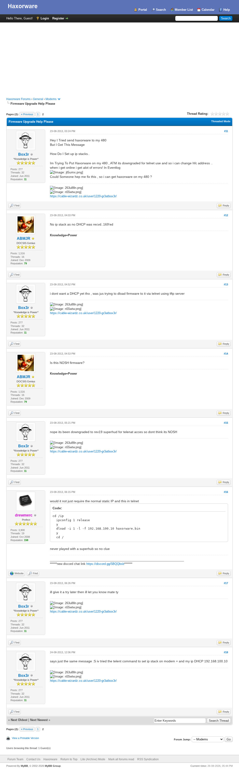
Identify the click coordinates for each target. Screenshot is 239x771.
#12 (226, 215)
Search (161, 9)
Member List (184, 9)
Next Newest (39, 720)
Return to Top (68, 759)
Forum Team (15, 759)
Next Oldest (19, 720)
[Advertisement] (119, 57)
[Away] (33, 238)
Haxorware (50, 759)
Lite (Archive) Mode (93, 759)
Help (226, 9)
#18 (226, 652)
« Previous (27, 114)
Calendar (208, 9)
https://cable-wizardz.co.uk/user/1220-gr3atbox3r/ (83, 196)
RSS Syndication (148, 759)
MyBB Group (53, 765)
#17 (226, 583)
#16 (226, 492)
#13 (226, 284)
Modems (51, 99)
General (38, 99)
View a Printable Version (25, 738)
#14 (226, 353)
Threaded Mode (220, 121)
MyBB (24, 765)
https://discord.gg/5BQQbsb (105, 564)
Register (58, 18)
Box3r (23, 154)
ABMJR (23, 238)
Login (45, 18)
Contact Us (33, 759)
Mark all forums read (121, 759)
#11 (226, 131)
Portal (142, 9)
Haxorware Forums (18, 99)
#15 (226, 422)
